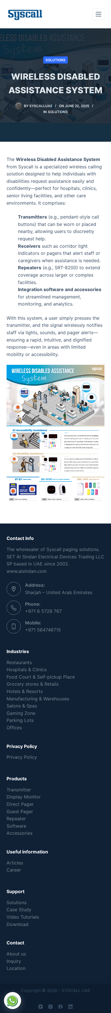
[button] (12, 1000)
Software (16, 826)
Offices (14, 727)
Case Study (19, 909)
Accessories (19, 833)
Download (17, 924)
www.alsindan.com (27, 571)
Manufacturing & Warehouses (38, 699)
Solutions (55, 60)
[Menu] (98, 14)
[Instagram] (50, 1006)
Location (16, 968)
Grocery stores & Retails (33, 684)
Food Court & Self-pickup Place (41, 677)
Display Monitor (24, 797)
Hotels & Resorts (25, 691)
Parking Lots (20, 720)
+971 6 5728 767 (43, 611)
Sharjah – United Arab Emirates (58, 592)
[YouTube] (40, 1006)
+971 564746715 (43, 630)
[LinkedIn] (70, 1006)
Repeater (16, 818)
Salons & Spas (22, 706)
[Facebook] (60, 1006)
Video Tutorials (23, 917)
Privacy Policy (22, 757)
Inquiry (14, 961)
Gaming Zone (21, 713)
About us (16, 954)
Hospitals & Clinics (27, 669)
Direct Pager (20, 804)
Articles (15, 863)
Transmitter (19, 789)
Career (14, 870)
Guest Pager (20, 811)
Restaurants (19, 662)
